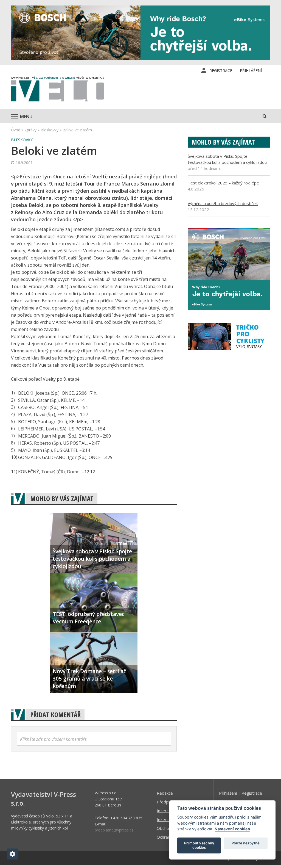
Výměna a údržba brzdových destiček (223, 203)
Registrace (220, 70)
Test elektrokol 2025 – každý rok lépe (223, 183)
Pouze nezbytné (246, 843)
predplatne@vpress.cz (114, 830)
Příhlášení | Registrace (240, 793)
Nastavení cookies (232, 829)
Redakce (165, 793)
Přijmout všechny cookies (199, 845)
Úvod (15, 129)
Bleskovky (49, 129)
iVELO (57, 90)
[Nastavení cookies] (12, 854)
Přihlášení (251, 70)
